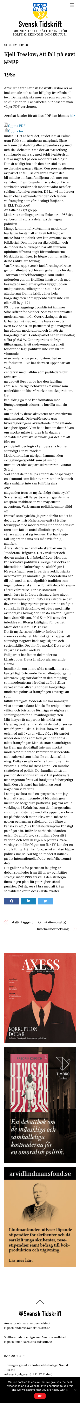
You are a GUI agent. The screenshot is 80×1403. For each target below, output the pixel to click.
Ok (40, 1396)
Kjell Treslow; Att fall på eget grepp (39, 58)
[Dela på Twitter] (45, 901)
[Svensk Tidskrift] (40, 26)
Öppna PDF (16, 126)
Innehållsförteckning (53, 929)
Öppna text (16, 131)
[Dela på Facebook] (12, 901)
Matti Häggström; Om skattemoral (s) (38, 922)
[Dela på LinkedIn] (29, 901)
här (72, 115)
